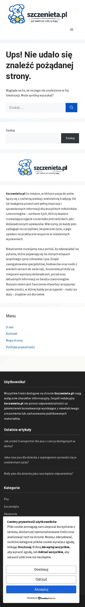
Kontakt (11, 334)
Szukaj (10, 130)
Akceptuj (41, 589)
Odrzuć (41, 579)
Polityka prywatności (20, 347)
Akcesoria (10, 514)
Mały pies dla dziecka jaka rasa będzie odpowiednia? (38, 473)
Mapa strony (14, 340)
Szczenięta (11, 506)
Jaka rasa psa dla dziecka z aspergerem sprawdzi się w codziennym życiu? (40, 460)
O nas (9, 327)
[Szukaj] (71, 107)
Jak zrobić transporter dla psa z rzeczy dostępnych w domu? (39, 444)
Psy (6, 499)
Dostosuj (41, 569)
